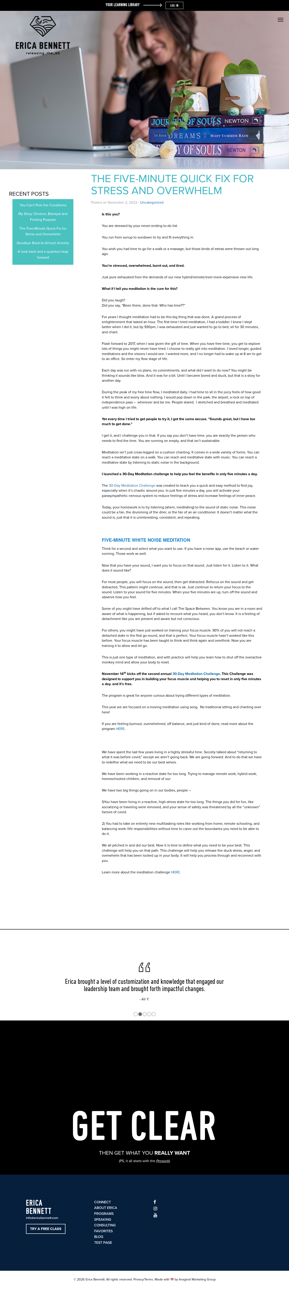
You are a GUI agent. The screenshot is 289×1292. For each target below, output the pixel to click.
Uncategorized (151, 202)
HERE (120, 729)
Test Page (103, 1242)
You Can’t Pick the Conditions (43, 205)
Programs (104, 1213)
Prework (162, 1161)
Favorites (103, 1231)
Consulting (105, 1225)
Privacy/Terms (143, 1279)
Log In (174, 5)
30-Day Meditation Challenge (132, 485)
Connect (102, 1202)
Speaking (102, 1219)
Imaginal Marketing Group (197, 1279)
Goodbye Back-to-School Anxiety (43, 243)
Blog (98, 1237)
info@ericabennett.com (42, 1218)
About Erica (105, 1208)
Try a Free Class (45, 1229)
